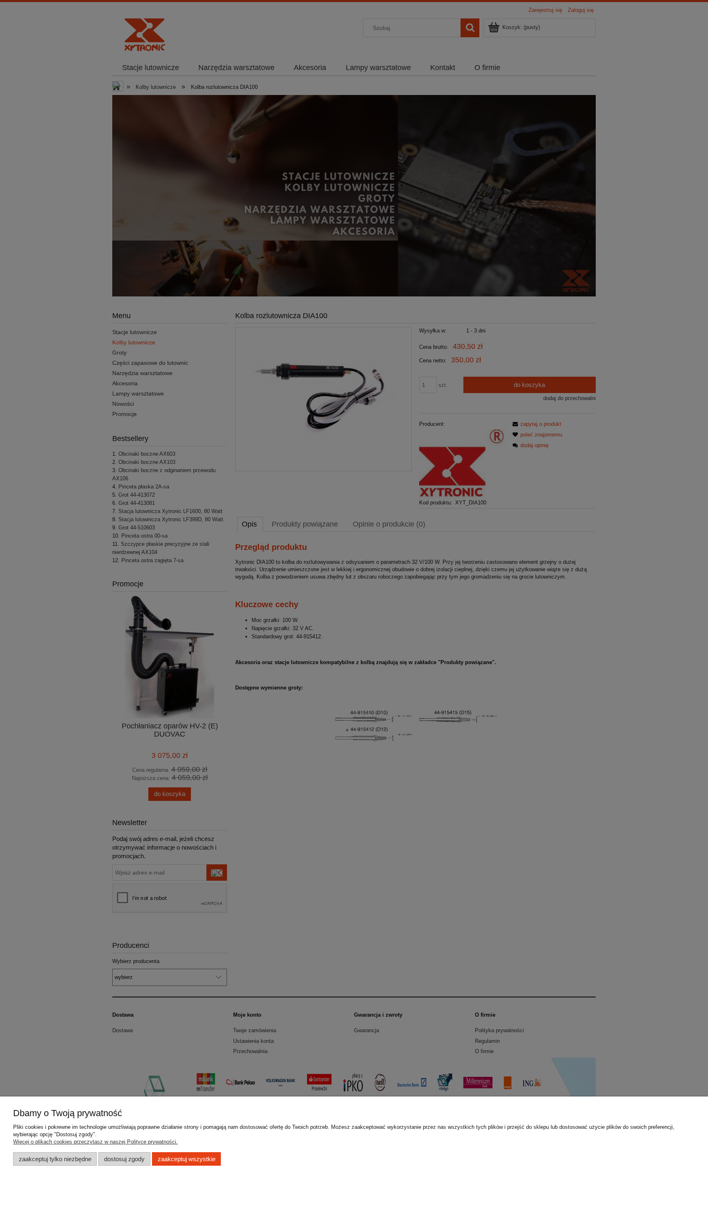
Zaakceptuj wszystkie (187, 1158)
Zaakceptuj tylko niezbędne (55, 1158)
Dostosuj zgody (124, 1158)
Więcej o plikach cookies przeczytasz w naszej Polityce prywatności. (95, 1142)
